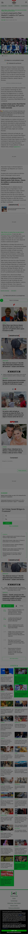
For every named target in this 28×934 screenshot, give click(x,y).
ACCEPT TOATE (14, 930)
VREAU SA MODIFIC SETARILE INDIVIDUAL (14, 932)
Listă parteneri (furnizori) (5, 928)
